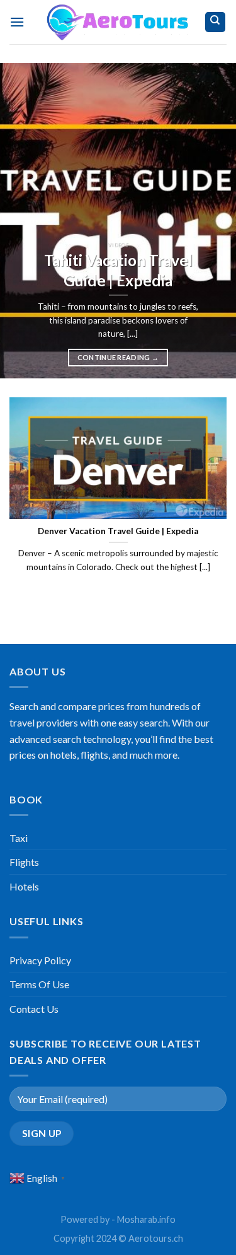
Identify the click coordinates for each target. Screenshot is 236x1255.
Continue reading (118, 357)
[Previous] (20, 220)
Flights (24, 862)
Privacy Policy (40, 960)
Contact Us (34, 1009)
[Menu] (17, 21)
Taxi (18, 838)
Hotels (24, 886)
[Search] (215, 22)
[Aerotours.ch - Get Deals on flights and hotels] (118, 22)
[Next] (215, 220)
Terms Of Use (39, 984)
